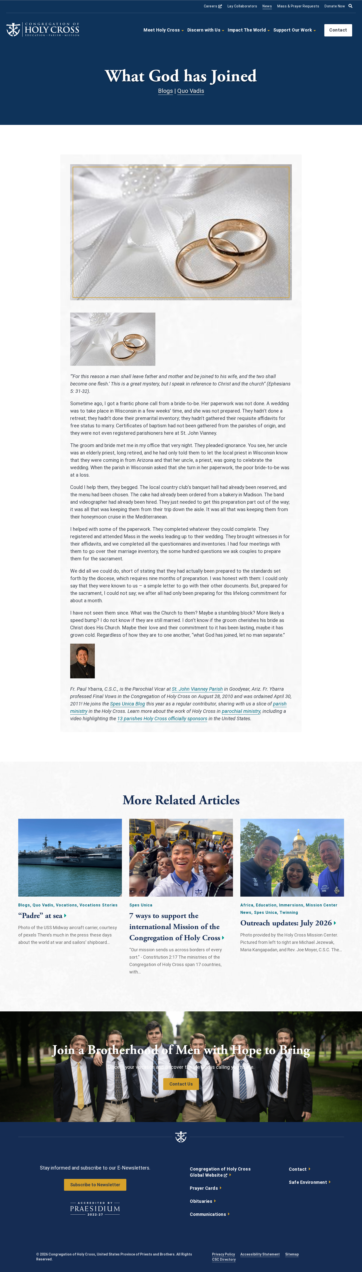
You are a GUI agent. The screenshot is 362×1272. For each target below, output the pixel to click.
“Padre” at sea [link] (40, 916)
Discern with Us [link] (204, 30)
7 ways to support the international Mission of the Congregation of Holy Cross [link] (174, 927)
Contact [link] (338, 30)
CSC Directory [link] (224, 1259)
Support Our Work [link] (292, 30)
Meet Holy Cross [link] (162, 30)
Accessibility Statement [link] (260, 1254)
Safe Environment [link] (308, 1182)
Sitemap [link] (292, 1254)
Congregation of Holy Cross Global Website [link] (220, 1173)
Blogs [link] (165, 90)
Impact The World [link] (247, 30)
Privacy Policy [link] (223, 1254)
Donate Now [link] (335, 6)
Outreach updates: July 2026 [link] (286, 923)
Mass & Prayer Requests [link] (298, 6)
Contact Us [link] (181, 1084)
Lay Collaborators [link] (242, 6)
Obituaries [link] (201, 1201)
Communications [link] (208, 1214)
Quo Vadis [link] (190, 90)
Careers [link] (213, 6)
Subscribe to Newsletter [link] (95, 1184)
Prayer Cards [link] (204, 1188)
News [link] (267, 6)
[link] (42, 35)
